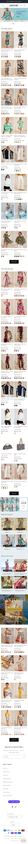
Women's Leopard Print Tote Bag (19, 454)
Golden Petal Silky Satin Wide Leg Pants (20, 79)
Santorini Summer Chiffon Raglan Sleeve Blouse (6, 701)
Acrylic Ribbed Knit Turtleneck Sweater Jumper (7, 193)
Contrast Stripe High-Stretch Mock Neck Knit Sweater (20, 399)
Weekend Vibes (19, 590)
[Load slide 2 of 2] (15, 24)
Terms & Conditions (7, 795)
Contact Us (5, 775)
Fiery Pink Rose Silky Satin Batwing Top (6, 317)
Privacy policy (7, 838)
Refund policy (22, 836)
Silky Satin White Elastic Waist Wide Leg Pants (20, 193)
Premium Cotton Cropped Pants (20, 481)
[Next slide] (17, 23)
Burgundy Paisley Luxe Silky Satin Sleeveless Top (7, 372)
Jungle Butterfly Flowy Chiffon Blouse (20, 250)
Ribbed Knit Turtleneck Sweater (7, 164)
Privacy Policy (6, 792)
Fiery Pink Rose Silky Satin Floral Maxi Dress (6, 290)
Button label (14, 15)
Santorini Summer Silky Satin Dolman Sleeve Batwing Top (7, 646)
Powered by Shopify (14, 836)
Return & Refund (7, 785)
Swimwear (20, 549)
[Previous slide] (10, 23)
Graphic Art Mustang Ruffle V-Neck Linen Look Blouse (7, 136)
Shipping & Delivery (8, 782)
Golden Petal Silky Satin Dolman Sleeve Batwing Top (6, 79)
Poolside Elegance (19, 574)
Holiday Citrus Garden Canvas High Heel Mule (7, 673)
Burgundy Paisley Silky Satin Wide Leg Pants (20, 344)
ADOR (8, 836)
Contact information (15, 840)
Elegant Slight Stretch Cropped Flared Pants (20, 164)
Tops (6, 532)
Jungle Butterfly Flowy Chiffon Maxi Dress (7, 250)
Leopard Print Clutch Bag (6, 453)
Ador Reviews (6, 771)
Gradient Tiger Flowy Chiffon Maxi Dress (20, 222)
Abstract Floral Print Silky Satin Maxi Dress (19, 50)
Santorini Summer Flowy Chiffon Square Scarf (19, 673)
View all (14, 261)
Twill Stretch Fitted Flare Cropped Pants (19, 701)
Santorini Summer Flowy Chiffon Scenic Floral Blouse (7, 107)
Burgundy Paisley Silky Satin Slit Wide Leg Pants (20, 372)
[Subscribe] (23, 757)
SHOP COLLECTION (14, 609)
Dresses (6, 549)
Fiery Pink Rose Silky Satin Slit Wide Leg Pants (20, 290)
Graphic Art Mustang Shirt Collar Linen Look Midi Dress (20, 136)
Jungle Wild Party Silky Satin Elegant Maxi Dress (7, 50)
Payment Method (7, 778)
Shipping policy (22, 838)
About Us (5, 768)
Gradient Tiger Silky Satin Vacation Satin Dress (6, 222)
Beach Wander (7, 574)
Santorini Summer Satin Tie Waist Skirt (6, 728)
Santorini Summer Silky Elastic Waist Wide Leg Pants (20, 646)
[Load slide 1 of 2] (13, 24)
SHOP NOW (14, 504)
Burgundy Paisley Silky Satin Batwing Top (7, 344)
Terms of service (14, 838)
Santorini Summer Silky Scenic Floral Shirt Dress (20, 107)
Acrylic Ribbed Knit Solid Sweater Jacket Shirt (6, 427)
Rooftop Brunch (6, 590)
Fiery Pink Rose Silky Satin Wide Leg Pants (19, 317)
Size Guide (5, 788)
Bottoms (19, 532)
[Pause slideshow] (26, 23)
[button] (3, 5)
